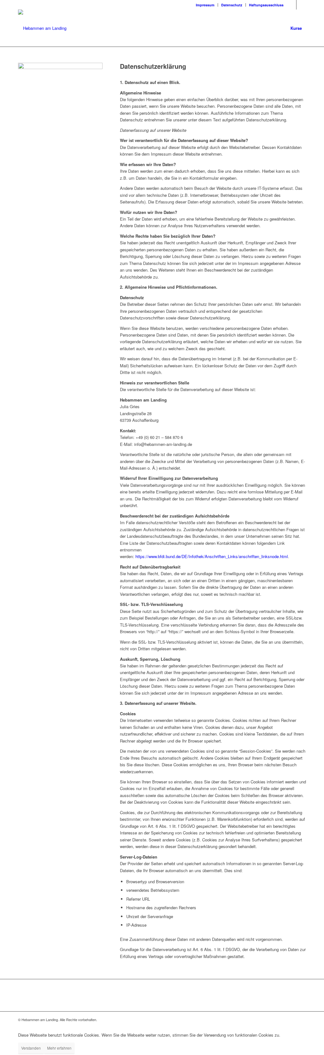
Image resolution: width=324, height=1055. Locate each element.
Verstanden (31, 1048)
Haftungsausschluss (266, 5)
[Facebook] (291, 5)
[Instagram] (301, 5)
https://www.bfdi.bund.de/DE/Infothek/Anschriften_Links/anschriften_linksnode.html (211, 556)
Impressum (205, 5)
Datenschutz (231, 5)
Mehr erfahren (59, 1048)
